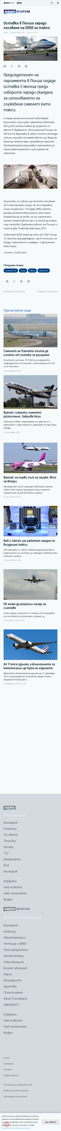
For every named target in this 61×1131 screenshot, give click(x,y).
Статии (10, 829)
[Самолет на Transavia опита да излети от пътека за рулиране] (30, 343)
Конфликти (12, 859)
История (10, 871)
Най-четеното (15, 893)
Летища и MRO (15, 944)
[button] (52, 3)
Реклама (8, 1069)
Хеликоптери (14, 956)
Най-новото (13, 887)
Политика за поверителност (18, 1084)
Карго (8, 974)
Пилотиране (13, 992)
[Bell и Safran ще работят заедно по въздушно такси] (30, 536)
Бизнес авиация (15, 968)
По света (10, 835)
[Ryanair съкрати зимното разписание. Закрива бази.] (30, 404)
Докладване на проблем (15, 1096)
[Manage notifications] (6, 1124)
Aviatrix (6, 32)
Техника (10, 841)
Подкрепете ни (11, 1075)
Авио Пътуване (15, 999)
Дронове (10, 986)
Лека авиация (14, 962)
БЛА (6, 865)
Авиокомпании (15, 937)
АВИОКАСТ (12, 1005)
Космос (9, 847)
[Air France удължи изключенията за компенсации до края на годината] (30, 659)
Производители (16, 950)
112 (6, 853)
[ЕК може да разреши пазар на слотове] (30, 597)
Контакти (9, 1063)
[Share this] (4, 66)
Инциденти (13, 980)
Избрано (10, 881)
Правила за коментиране (16, 1090)
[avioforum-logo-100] (17, 12)
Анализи (10, 931)
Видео (8, 899)
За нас (7, 1057)
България (10, 822)
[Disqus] (30, 740)
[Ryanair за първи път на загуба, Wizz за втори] (30, 473)
